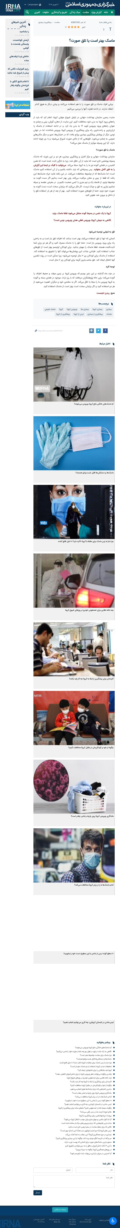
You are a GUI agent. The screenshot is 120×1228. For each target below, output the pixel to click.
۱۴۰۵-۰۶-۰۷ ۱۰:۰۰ (20, 76)
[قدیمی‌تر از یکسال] (74, 374)
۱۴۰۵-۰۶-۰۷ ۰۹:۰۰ (20, 93)
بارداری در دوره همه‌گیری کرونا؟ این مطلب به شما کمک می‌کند (88, 1134)
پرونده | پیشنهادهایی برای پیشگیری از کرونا (95, 1115)
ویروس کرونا (72, 309)
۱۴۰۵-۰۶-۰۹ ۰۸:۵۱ (20, 51)
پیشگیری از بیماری (44, 22)
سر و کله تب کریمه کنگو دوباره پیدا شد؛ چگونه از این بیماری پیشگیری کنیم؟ (84, 1138)
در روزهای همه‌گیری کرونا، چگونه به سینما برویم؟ (94, 1149)
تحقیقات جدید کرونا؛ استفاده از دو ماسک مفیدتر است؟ (91, 1066)
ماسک (109, 314)
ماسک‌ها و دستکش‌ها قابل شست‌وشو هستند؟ (95, 473)
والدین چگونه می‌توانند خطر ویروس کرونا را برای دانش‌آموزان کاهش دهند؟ (83, 1074)
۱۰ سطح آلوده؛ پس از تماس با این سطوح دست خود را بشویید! (89, 953)
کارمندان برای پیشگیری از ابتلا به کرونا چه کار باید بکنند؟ (91, 679)
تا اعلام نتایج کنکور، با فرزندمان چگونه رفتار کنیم (19, 85)
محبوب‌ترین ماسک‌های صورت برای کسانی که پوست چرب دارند (88, 1142)
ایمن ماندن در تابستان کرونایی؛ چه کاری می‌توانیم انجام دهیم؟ (88, 1022)
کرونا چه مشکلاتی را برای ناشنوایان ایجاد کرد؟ (95, 1070)
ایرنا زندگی (90, 5)
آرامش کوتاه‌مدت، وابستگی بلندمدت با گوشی (20, 44)
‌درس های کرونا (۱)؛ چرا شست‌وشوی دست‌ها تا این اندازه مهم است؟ (86, 1130)
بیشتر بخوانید (103, 1043)
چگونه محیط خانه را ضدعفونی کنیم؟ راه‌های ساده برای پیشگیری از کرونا (85, 1108)
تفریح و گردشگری (59, 12)
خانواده (45, 12)
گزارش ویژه (96, 12)
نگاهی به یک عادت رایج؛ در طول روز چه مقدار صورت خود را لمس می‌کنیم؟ (84, 1051)
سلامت (86, 12)
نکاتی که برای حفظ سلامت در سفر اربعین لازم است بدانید (90, 1127)
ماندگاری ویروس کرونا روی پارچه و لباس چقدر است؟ (92, 816)
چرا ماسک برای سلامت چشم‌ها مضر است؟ (96, 1055)
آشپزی (37, 12)
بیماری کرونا (97, 309)
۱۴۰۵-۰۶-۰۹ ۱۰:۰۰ (20, 35)
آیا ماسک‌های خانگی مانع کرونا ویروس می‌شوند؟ (94, 404)
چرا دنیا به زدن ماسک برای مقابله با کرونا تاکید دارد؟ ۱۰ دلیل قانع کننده (86, 541)
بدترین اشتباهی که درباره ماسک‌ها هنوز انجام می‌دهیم (91, 1089)
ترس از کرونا (79, 314)
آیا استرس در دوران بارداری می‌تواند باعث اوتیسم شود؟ (91, 1153)
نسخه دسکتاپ (60, 1209)
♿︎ (113, 1220)
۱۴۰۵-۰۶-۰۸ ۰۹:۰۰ (20, 64)
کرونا (61, 309)
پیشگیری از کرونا (63, 314)
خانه (106, 12)
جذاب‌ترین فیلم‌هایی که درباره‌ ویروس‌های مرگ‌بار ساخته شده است (86, 1123)
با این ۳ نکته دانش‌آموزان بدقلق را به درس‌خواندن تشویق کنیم (88, 1145)
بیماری (109, 309)
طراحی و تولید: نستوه (107, 1221)
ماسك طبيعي (50, 309)
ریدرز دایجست (103, 293)
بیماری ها (85, 309)
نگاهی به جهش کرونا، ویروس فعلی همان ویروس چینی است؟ (82, 220)
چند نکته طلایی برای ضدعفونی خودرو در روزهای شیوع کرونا (89, 610)
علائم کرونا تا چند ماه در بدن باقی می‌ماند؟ (96, 1112)
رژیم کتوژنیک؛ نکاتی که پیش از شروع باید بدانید (18, 71)
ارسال (37, 1192)
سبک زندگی (75, 12)
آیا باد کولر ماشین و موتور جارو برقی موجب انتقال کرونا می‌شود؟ (88, 1119)
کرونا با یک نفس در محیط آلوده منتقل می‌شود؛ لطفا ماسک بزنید (81, 213)
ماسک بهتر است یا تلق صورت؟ (92, 41)
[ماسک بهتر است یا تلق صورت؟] (74, 74)
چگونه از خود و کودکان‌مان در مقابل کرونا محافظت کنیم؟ (91, 747)
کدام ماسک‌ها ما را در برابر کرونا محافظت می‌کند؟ (94, 885)
